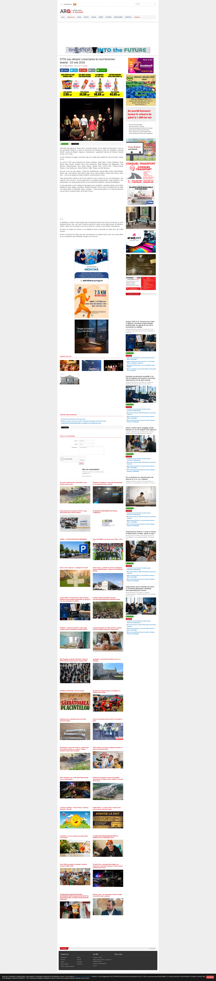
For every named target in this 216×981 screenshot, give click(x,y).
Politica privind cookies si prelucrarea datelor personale (102, 960)
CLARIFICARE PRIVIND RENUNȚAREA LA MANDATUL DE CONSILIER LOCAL (81, 423)
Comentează (65, 143)
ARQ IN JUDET (118, 17)
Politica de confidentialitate (99, 963)
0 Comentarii (84, 65)
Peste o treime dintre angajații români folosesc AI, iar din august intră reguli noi (141, 429)
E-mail (75, 444)
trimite (81, 463)
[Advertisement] (108, 34)
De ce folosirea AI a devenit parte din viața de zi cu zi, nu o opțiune (139, 478)
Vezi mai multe (152, 948)
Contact (95, 965)
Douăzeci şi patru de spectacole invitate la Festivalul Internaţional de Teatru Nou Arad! (83, 421)
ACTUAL (93, 17)
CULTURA (108, 17)
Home (63, 17)
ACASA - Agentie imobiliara (67, 966)
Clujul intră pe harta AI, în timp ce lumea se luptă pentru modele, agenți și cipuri (141, 532)
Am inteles (210, 977)
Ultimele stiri (70, 17)
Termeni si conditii (97, 957)
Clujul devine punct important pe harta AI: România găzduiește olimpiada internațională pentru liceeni (140, 588)
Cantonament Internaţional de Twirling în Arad (73, 419)
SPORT (101, 17)
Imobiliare (137, 17)
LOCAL (79, 17)
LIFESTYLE (128, 17)
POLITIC (86, 17)
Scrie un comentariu (86, 476)
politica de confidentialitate (82, 976)
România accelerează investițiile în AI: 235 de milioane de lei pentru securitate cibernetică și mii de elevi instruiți (140, 378)
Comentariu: (74, 447)
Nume (76, 441)
